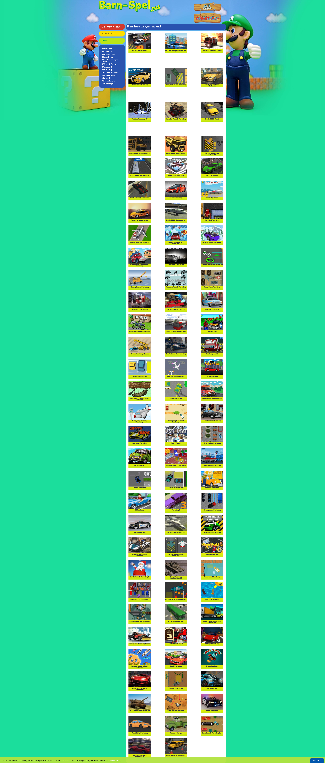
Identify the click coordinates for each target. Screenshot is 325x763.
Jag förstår (317, 760)
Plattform (109, 64)
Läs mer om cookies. (113, 760)
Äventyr (108, 84)
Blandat (108, 51)
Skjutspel (109, 75)
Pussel (107, 67)
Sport (106, 78)
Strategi (108, 81)
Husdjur (108, 57)
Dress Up (108, 54)
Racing (107, 70)
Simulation (110, 72)
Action (107, 49)
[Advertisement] (176, 61)
